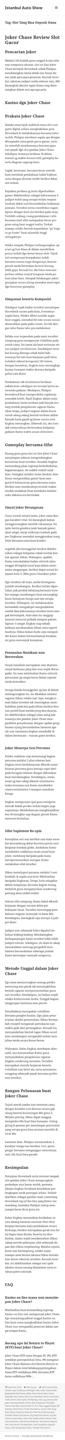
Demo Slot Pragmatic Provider (39, 1402)
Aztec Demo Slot (48, 1390)
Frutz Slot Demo (32, 1409)
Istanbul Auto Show (23, 7)
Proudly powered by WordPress (37, 1435)
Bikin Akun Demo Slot (37, 1393)
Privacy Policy (12, 1435)
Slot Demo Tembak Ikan (21, 1424)
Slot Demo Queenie (29, 1421)
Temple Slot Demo (41, 1427)
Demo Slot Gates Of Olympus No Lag (28, 1399)
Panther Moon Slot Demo (17, 1415)
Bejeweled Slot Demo (15, 1393)
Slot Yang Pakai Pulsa (21, 1427)
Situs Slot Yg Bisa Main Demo (37, 1418)
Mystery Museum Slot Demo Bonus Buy (35, 1412)
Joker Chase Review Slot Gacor (32, 39)
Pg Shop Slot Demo (39, 1415)
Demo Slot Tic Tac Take (32, 1405)
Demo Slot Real (12, 1405)
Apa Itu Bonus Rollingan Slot (25, 1390)
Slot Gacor (32, 1387)
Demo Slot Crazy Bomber (30, 1396)
